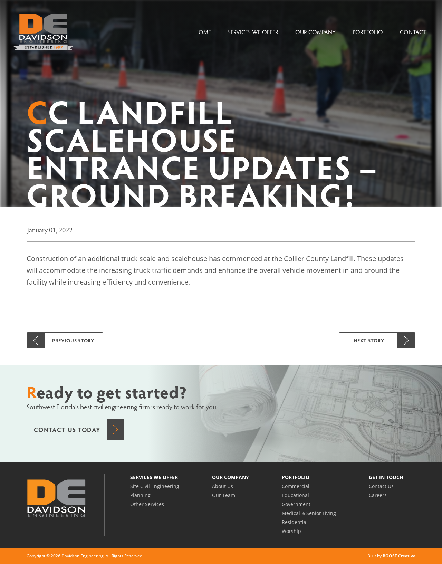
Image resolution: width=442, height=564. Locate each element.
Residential (295, 522)
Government (296, 504)
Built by (391, 556)
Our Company (315, 32)
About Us (222, 486)
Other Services (147, 504)
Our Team (223, 495)
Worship (291, 531)
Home (202, 32)
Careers (378, 495)
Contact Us (381, 486)
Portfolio (368, 32)
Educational (295, 495)
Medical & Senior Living (309, 513)
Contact (413, 32)
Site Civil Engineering (154, 486)
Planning (140, 495)
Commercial (295, 486)
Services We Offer (253, 32)
